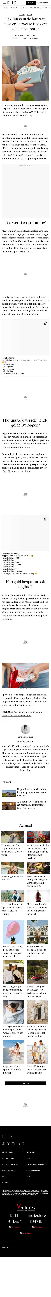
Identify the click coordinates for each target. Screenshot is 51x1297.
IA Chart (5, 1182)
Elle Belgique (8, 1158)
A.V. (3, 1176)
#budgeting (8, 371)
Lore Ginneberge (27, 35)
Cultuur (23, 8)
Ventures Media (9, 1170)
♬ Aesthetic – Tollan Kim (13, 373)
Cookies (29, 1176)
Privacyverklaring (34, 1170)
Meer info (40, 1194)
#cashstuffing (8, 365)
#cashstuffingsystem (11, 562)
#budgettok (8, 367)
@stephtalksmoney (11, 554)
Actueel (25, 826)
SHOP (31, 2)
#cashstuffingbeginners (13, 571)
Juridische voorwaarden (37, 1164)
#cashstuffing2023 (11, 558)
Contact (29, 1158)
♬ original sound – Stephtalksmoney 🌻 (20, 573)
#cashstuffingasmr (11, 569)
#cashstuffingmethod (12, 565)
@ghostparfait (9, 358)
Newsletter (42, 3)
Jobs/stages (31, 1152)
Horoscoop (35, 8)
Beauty (14, 8)
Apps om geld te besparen (15, 694)
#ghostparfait (8, 369)
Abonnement (7, 1152)
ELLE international (10, 1164)
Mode (5, 8)
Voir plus (25, 1083)
